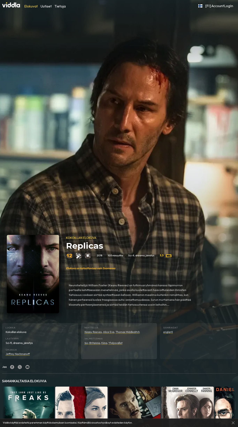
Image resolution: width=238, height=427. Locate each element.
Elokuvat (31, 6)
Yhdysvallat (115, 343)
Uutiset (46, 6)
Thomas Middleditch (128, 332)
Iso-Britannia (92, 343)
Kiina (104, 343)
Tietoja (60, 6)
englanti (168, 332)
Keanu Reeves (93, 332)
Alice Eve (108, 332)
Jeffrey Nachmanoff (18, 354)
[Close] (233, 423)
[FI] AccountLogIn (219, 6)
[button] (200, 5)
